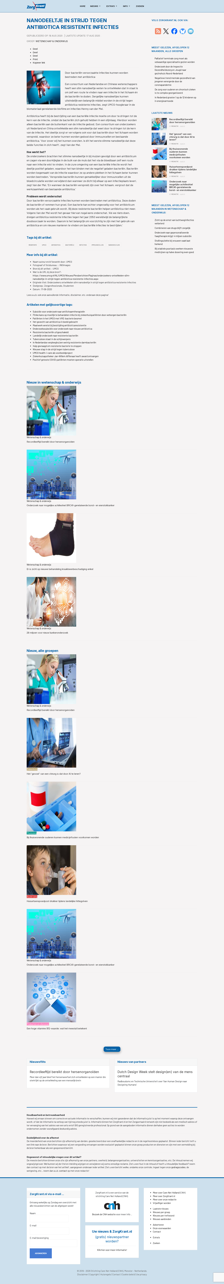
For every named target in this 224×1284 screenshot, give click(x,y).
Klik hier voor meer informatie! (112, 1250)
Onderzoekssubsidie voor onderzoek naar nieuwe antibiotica (62, 328)
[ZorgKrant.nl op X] (166, 31)
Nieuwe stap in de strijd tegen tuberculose (54, 349)
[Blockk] (36, 6)
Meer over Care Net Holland (166, 1192)
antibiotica (55, 245)
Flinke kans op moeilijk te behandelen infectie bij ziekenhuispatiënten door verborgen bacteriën (79, 315)
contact (63, 1170)
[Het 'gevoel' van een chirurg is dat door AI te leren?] (51, 742)
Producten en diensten (38, 1024)
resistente (33, 245)
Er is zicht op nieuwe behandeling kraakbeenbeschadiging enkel (60, 569)
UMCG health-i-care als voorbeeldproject (53, 352)
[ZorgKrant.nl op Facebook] (174, 31)
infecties (83, 245)
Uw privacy (141, 1274)
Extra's (156, 1237)
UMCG (44, 245)
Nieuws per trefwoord (163, 1215)
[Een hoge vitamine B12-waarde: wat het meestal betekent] (51, 997)
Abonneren (41, 1253)
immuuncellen (97, 245)
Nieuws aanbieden (162, 1219)
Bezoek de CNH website (104, 1214)
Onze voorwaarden (162, 1228)
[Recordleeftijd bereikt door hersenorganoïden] (51, 410)
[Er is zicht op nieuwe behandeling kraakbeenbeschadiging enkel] (51, 537)
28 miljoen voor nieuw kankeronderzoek (47, 632)
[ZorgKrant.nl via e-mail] (190, 31)
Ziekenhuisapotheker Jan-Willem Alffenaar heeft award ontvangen (66, 356)
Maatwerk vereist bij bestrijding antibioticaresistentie (59, 325)
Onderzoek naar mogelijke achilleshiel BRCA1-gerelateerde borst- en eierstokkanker (70, 505)
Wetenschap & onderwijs (52, 41)
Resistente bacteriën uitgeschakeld (51, 332)
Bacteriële (69, 245)
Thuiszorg (32, 833)
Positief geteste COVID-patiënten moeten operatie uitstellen (63, 359)
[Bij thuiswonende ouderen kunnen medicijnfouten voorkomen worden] (51, 806)
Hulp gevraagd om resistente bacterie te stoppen (57, 346)
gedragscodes (178, 1167)
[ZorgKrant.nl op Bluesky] (183, 31)
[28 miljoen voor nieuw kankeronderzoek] (51, 601)
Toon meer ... (112, 1049)
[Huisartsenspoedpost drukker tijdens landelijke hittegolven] (51, 869)
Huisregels (105, 1274)
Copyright (94, 1274)
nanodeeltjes (114, 245)
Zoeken (156, 1243)
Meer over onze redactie (164, 1199)
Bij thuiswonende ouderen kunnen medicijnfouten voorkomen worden (63, 837)
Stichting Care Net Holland (104, 1270)
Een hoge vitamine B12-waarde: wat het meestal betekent (57, 1028)
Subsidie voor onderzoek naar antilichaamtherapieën (59, 311)
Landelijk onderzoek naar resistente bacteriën (55, 335)
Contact (157, 1231)
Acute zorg (32, 896)
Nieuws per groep (161, 1212)
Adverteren (158, 1224)
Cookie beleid (128, 1274)
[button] (95, 6)
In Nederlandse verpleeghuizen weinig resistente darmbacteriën (64, 342)
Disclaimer (82, 1274)
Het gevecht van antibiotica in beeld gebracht (55, 321)
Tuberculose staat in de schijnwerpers (52, 339)
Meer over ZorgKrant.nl (164, 1196)
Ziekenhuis (32, 769)
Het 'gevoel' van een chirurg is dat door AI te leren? (54, 773)
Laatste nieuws (161, 1208)
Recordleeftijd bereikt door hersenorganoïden (51, 441)
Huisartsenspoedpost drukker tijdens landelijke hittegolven (57, 901)
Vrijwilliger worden (162, 1203)
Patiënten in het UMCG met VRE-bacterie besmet (57, 318)
